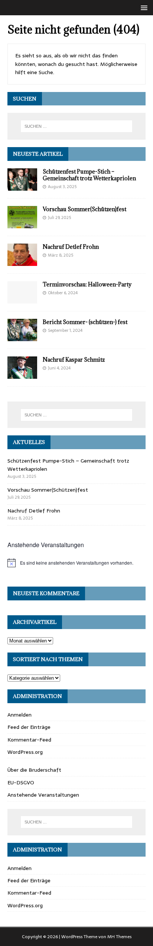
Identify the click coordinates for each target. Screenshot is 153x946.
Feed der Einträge (29, 727)
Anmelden (19, 715)
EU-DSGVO (20, 782)
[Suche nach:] (76, 126)
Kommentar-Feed (29, 740)
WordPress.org (25, 752)
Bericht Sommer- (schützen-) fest (85, 322)
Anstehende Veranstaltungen (43, 795)
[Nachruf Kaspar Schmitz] (22, 375)
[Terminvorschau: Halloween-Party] (22, 299)
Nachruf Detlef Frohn (71, 246)
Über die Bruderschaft (34, 770)
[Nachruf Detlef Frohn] (22, 261)
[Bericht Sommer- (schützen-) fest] (22, 337)
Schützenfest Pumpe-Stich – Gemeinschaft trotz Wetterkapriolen (89, 175)
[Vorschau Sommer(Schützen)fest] (22, 224)
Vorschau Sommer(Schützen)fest (84, 209)
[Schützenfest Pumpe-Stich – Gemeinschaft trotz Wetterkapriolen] (22, 186)
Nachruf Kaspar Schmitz (74, 359)
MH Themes (119, 936)
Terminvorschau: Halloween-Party (87, 284)
